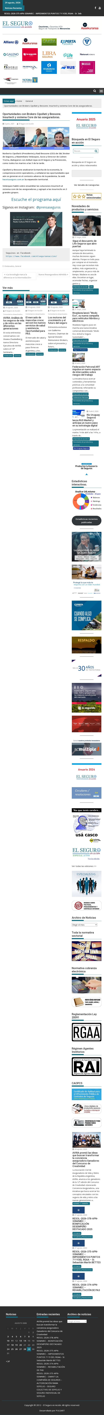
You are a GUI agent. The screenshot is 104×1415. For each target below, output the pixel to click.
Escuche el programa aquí (36, 199)
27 (20, 1349)
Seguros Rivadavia (80, 350)
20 (20, 1345)
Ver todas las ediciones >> (84, 866)
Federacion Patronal (80, 397)
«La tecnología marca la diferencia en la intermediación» (17, 276)
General (18, 266)
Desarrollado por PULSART (52, 1410)
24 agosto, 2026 (33, 307)
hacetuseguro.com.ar (13, 179)
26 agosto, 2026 (11, 307)
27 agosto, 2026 (80, 1215)
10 (8, 1340)
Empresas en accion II (81, 439)
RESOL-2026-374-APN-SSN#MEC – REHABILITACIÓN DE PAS (51, 1366)
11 (12, 1340)
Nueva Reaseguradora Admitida (52, 274)
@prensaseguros (48, 207)
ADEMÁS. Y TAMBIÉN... (81, 1203)
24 (8, 1349)
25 (12, 1349)
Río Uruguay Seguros (81, 448)
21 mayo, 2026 (80, 237)
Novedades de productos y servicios (83, 291)
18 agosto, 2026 (56, 307)
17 (8, 1345)
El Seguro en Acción (26, 124)
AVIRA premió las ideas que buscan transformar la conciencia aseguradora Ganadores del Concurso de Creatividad (50, 1328)
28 (25, 1349)
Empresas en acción (80, 287)
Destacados (9, 266)
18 (12, 1345)
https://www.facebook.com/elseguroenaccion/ (31, 256)
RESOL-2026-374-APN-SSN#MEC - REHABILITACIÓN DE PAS (31, 13)
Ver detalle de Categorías (86, 185)
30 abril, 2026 (79, 363)
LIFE (91, 287)
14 (25, 1340)
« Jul (8, 1361)
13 (20, 1340)
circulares (76, 1233)
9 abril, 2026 (93, 411)
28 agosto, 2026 (80, 1149)
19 (16, 1345)
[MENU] (101, 91)
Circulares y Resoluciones (82, 1237)
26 (16, 1349)
